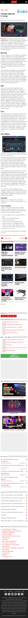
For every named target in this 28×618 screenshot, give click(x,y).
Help (23, 591)
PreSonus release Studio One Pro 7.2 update (12, 327)
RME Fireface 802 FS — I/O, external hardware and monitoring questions (13, 520)
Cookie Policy (18, 591)
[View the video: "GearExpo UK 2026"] (14, 406)
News (6, 10)
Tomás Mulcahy (4, 485)
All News (3, 304)
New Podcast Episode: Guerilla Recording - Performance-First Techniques (13, 503)
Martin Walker (4, 467)
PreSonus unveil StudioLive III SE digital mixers (12, 324)
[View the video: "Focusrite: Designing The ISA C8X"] (14, 389)
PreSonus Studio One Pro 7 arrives (10, 332)
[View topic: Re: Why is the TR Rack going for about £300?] (26, 471)
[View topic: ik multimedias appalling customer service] (26, 500)
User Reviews (5, 549)
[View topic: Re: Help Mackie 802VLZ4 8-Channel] (26, 459)
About (5, 591)
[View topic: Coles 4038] (26, 515)
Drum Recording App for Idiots (8, 518)
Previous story (7, 238)
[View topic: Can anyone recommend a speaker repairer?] (26, 512)
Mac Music (5, 539)
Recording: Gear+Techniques (6, 463)
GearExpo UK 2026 (14, 413)
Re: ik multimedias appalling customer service (12, 483)
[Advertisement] (14, 369)
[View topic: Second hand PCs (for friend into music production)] (26, 498)
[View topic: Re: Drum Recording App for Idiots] (26, 477)
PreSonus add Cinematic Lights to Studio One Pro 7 (13, 330)
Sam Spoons (4, 461)
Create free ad (12, 316)
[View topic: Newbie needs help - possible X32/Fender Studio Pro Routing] (26, 506)
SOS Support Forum (7, 556)
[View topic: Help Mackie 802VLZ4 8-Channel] (26, 509)
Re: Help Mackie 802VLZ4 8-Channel (9, 459)
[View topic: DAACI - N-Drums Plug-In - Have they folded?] (26, 495)
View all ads (4, 316)
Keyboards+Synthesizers (5, 474)
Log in (2, 2)
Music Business (6, 546)
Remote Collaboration (7, 551)
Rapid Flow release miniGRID (8, 350)
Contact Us (10, 591)
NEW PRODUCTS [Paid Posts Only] (11, 536)
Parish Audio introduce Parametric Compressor (12, 342)
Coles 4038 (3, 515)
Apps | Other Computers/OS (9, 541)
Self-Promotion (3, 468)
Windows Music (6, 537)
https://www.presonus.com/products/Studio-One (13, 235)
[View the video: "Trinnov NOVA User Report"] (14, 422)
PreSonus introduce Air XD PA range (10, 322)
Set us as (23, 10)
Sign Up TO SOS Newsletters (14, 356)
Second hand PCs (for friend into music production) (13, 498)
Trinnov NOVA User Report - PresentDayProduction (14, 430)
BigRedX (3, 479)
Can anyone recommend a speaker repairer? (12, 512)
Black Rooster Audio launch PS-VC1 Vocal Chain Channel (14, 347)
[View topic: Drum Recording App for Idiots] (26, 518)
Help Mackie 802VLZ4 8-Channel (9, 509)
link (7, 250)
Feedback (4, 554)
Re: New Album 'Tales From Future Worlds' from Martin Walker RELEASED (13, 465)
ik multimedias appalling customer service (11, 500)
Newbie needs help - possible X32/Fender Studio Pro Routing (13, 506)
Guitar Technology (7, 534)
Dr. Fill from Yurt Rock (7, 345)
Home (2, 10)
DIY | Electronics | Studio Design (10, 544)
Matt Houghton (4, 473)
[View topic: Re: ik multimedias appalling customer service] (26, 483)
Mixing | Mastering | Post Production (11, 531)
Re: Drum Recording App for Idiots (9, 477)
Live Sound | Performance (9, 543)
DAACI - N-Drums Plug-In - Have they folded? (12, 495)
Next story (22, 238)
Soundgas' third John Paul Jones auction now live (13, 339)
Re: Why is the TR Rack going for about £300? (12, 471)
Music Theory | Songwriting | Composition (13, 548)
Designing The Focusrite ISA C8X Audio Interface (14, 397)
